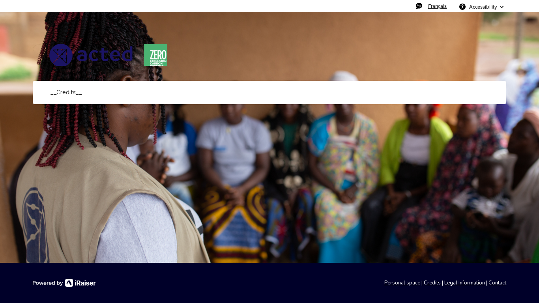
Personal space (402, 282)
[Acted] (108, 46)
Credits (432, 282)
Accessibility (483, 6)
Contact (497, 282)
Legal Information (464, 282)
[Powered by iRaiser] (64, 282)
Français (437, 5)
